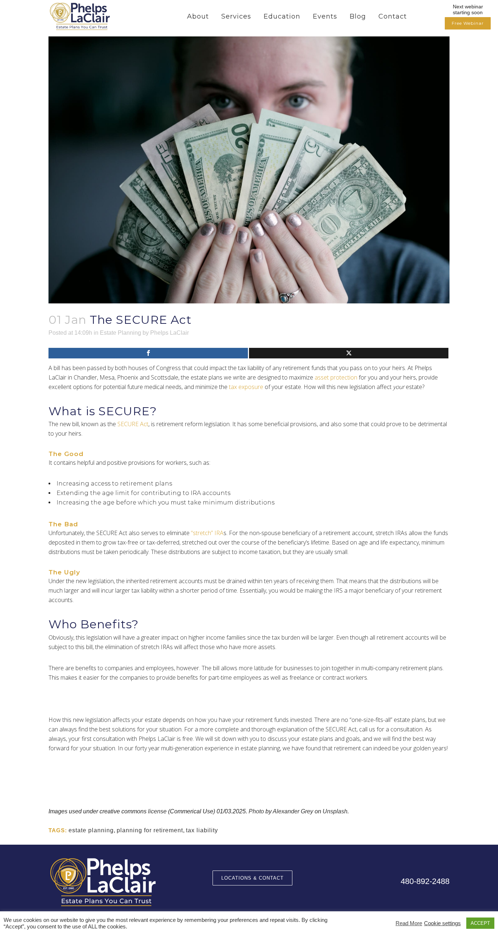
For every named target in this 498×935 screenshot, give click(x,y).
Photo (256, 811)
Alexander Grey (293, 811)
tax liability (202, 830)
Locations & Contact (252, 878)
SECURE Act (132, 424)
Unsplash (335, 811)
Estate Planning (120, 333)
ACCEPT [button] (480, 923)
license (157, 811)
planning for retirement (150, 830)
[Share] (148, 353)
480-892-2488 (425, 881)
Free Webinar (468, 23)
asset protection (336, 377)
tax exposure (246, 387)
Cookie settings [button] (442, 923)
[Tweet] (348, 353)
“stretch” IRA (207, 533)
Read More (409, 923)
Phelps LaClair (169, 333)
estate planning (91, 830)
